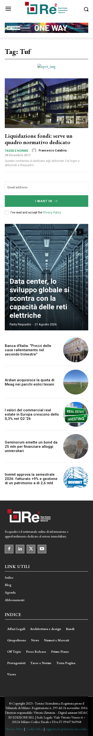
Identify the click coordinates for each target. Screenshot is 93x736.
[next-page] (80, 232)
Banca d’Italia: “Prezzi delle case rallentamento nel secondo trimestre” (28, 350)
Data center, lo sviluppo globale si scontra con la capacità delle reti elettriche (39, 298)
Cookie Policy (34, 729)
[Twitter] (31, 549)
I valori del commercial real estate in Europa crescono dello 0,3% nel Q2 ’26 (32, 414)
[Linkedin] (20, 549)
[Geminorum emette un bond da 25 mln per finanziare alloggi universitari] (75, 446)
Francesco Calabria (53, 150)
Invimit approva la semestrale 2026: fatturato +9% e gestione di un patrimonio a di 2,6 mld (31, 478)
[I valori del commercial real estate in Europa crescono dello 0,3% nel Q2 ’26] (75, 414)
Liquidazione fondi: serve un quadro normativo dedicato (38, 139)
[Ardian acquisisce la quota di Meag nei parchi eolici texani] (75, 382)
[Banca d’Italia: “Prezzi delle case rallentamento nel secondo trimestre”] (75, 349)
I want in (43, 201)
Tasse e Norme (16, 150)
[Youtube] (42, 549)
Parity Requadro (20, 324)
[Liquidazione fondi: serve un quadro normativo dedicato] (46, 103)
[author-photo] (35, 150)
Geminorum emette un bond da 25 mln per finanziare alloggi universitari (31, 446)
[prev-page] (71, 232)
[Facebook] (9, 549)
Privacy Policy (52, 212)
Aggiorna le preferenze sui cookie (66, 729)
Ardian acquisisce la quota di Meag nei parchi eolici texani (29, 382)
